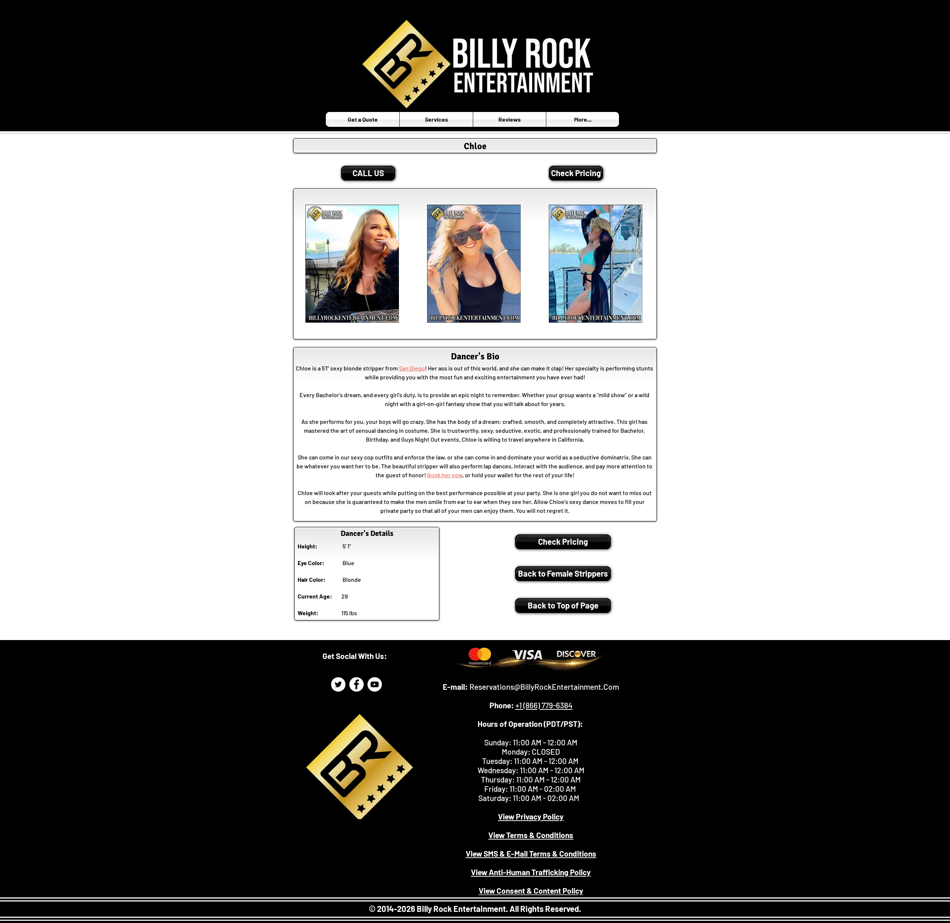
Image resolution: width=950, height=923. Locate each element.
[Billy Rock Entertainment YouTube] (374, 684)
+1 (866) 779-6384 (544, 705)
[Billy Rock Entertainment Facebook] (356, 684)
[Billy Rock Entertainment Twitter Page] (338, 684)
